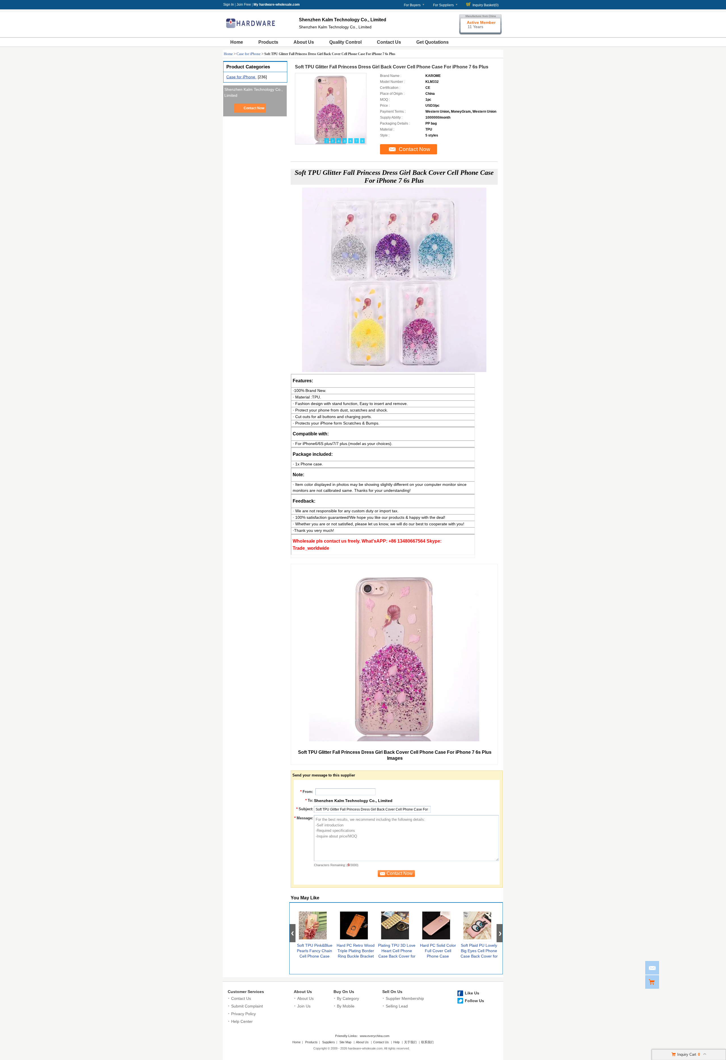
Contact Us (389, 42)
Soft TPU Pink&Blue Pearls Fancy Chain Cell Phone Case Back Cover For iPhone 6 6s (314, 956)
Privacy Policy (243, 1013)
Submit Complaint (247, 1006)
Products (268, 42)
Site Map (345, 1042)
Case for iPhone (249, 54)
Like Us (472, 993)
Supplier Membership (405, 998)
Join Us (304, 1006)
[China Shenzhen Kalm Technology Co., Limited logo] (250, 30)
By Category (348, 998)
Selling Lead (397, 1006)
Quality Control (345, 42)
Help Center (242, 1021)
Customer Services (246, 991)
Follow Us (474, 1000)
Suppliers (328, 1042)
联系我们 (427, 1042)
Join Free (244, 5)
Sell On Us (392, 991)
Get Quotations (432, 42)
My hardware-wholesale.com (277, 5)
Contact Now (254, 108)
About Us (304, 42)
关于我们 (410, 1042)
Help (396, 1042)
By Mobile (345, 1006)
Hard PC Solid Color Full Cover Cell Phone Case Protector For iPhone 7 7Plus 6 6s (438, 956)
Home (236, 42)
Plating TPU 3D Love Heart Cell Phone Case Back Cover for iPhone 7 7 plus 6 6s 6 (396, 956)
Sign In (228, 5)
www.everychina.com (374, 1036)
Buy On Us (344, 991)
